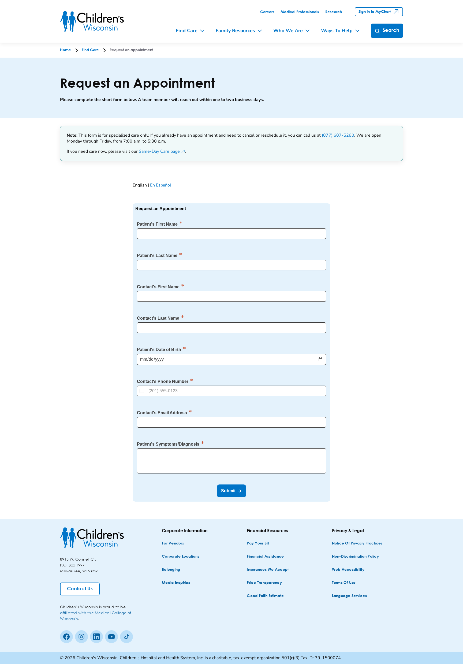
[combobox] (142, 391)
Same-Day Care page (162, 151)
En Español (160, 185)
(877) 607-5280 (338, 135)
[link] (267, 12)
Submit (228, 490)
